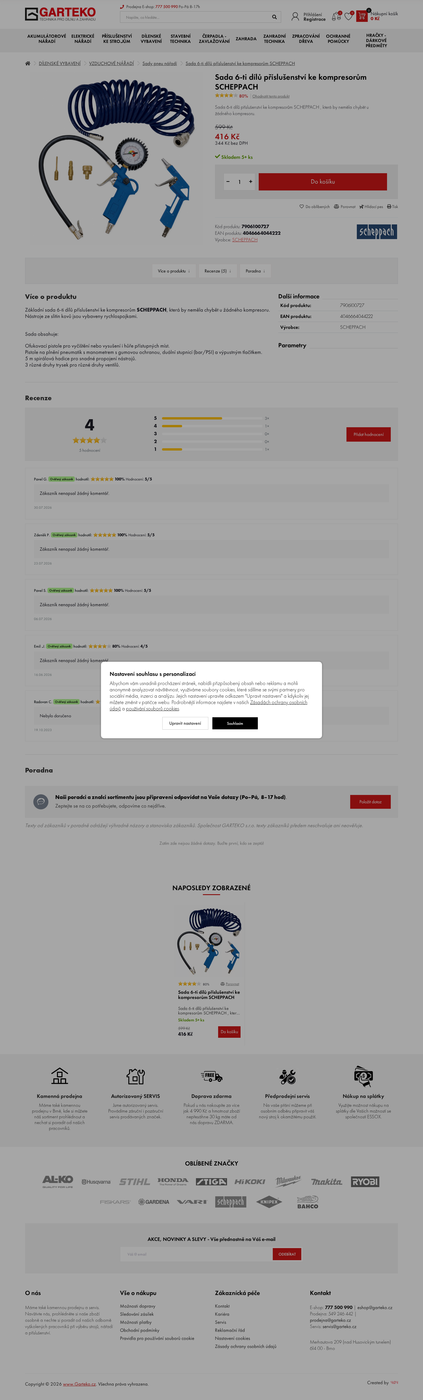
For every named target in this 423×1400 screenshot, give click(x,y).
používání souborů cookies (152, 708)
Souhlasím (235, 723)
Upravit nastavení (185, 723)
